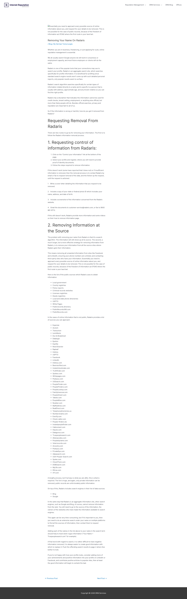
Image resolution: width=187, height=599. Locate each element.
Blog (50, 44)
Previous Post (51, 578)
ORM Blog (169, 5)
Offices (179, 5)
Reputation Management (134, 5)
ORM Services (154, 5)
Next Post (102, 578)
